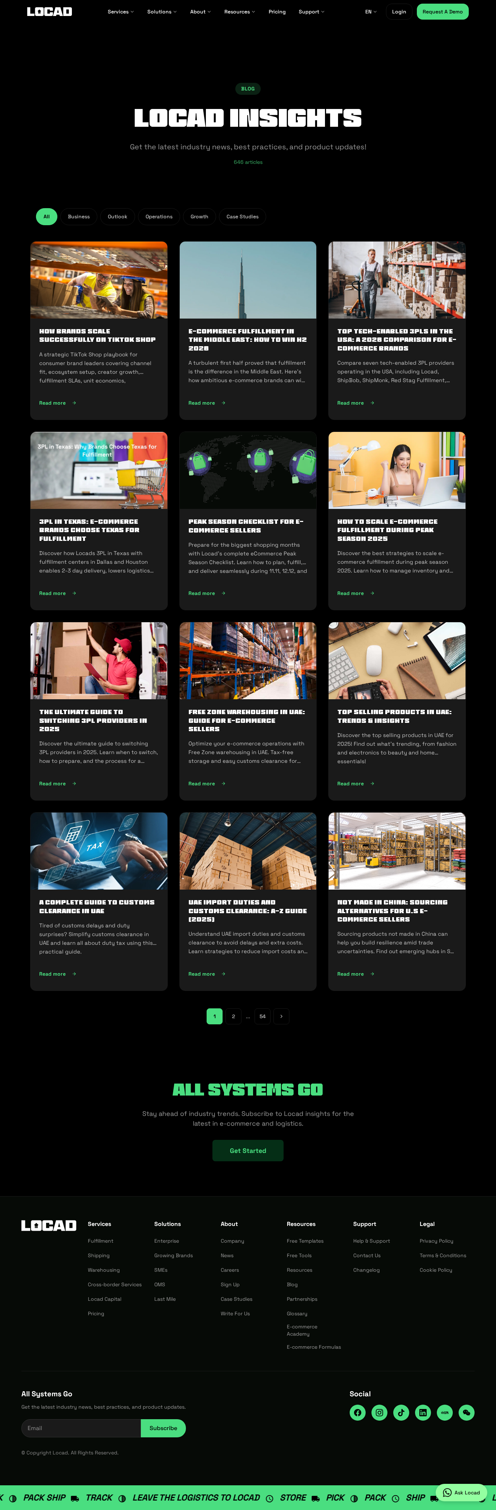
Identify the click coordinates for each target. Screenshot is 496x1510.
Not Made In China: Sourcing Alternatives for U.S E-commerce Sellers (392, 911)
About (198, 11)
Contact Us (367, 1255)
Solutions (159, 11)
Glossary (297, 1313)
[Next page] (281, 1016)
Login (399, 11)
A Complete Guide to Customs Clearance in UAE (97, 906)
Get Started (248, 1150)
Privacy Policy (437, 1241)
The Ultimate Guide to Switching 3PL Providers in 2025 (93, 720)
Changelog (366, 1270)
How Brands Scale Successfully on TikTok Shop (97, 335)
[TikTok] (401, 1413)
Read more (97, 405)
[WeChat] (467, 1413)
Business (79, 216)
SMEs (160, 1270)
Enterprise (166, 1241)
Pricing (277, 11)
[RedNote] (445, 1413)
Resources (237, 11)
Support (309, 11)
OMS (159, 1284)
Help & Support (371, 1241)
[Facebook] (358, 1413)
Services (118, 11)
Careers (230, 1270)
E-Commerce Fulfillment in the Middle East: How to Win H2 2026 (247, 340)
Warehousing (104, 1270)
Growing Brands (173, 1255)
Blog (292, 1284)
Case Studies (243, 216)
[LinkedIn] (423, 1413)
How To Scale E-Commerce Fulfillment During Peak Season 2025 (387, 530)
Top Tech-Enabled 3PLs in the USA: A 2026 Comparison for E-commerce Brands (396, 340)
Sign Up (230, 1284)
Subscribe (163, 1428)
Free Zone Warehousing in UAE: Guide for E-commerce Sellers (246, 720)
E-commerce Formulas (314, 1347)
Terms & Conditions (443, 1255)
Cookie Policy (436, 1270)
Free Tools (299, 1255)
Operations (159, 216)
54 (263, 1016)
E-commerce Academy (302, 1330)
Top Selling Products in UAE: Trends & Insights (394, 716)
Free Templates (305, 1241)
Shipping (99, 1255)
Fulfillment (100, 1241)
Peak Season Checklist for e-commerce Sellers (246, 525)
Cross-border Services (115, 1284)
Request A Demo (443, 11)
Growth (199, 216)
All (47, 216)
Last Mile (165, 1299)
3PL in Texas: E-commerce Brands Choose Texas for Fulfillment (89, 530)
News (227, 1255)
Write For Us (235, 1313)
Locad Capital (104, 1299)
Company (232, 1241)
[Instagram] (379, 1413)
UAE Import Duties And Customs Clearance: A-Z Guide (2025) (247, 911)
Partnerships (302, 1299)
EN (368, 11)
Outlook (117, 216)
